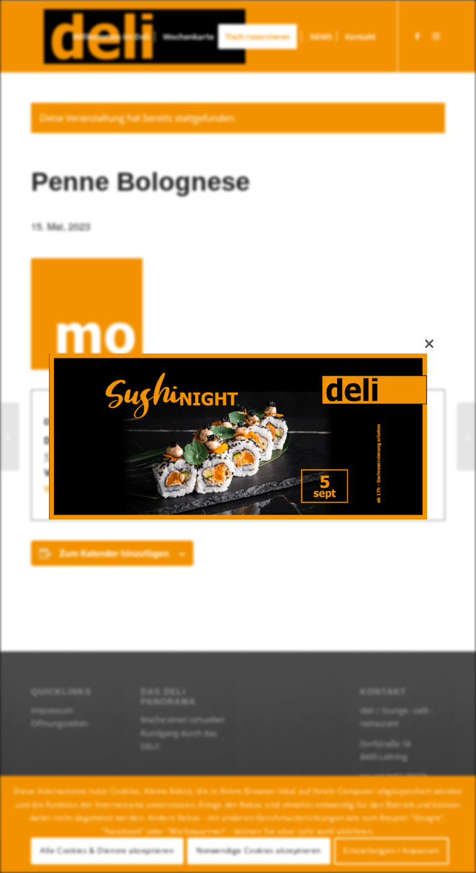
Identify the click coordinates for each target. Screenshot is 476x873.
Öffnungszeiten (59, 723)
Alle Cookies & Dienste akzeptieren (107, 850)
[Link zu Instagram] (435, 36)
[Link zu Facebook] (417, 36)
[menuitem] (111, 36)
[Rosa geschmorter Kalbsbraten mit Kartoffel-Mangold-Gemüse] (466, 436)
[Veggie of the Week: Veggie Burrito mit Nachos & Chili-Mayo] (9, 436)
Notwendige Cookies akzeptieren (258, 850)
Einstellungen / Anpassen (391, 850)
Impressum (52, 710)
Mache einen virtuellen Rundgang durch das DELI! (182, 733)
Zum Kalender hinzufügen (114, 553)
